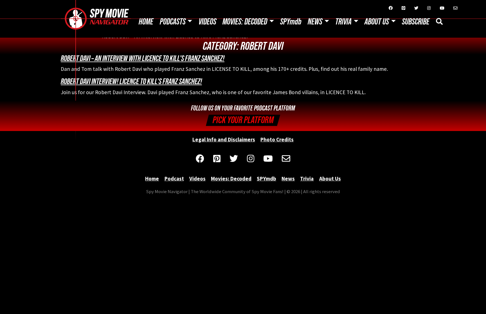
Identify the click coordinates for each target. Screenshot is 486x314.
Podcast (174, 178)
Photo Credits (277, 139)
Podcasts (173, 22)
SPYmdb (291, 22)
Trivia (343, 22)
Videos (207, 22)
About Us (376, 22)
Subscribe (415, 22)
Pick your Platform (243, 120)
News (315, 22)
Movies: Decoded (244, 22)
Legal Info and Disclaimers (223, 139)
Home (146, 22)
